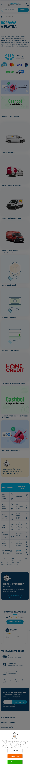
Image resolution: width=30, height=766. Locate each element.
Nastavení (15, 751)
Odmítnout (15, 756)
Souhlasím (15, 762)
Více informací (24, 747)
